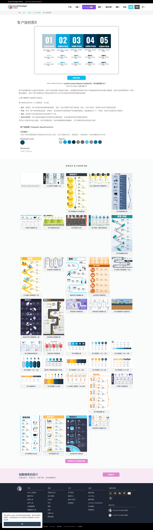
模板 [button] (117, 7)
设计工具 (30, 503)
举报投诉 (91, 510)
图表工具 (30, 499)
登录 (137, 7)
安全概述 (91, 506)
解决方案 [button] (108, 7)
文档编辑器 (31, 506)
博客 (49, 506)
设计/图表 (51, 496)
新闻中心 (71, 496)
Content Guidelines (95, 503)
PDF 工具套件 (31, 493)
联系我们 (71, 503)
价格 (124, 7)
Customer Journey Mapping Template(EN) (78, 83)
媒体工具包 (71, 499)
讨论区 (50, 499)
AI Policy (91, 496)
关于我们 (71, 493)
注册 (130, 7)
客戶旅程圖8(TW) (99, 83)
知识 (49, 510)
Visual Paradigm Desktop (33, 1)
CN (86, 86)
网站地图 (50, 517)
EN (80, 86)
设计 (24, 13)
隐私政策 (91, 499)
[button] (77, 7)
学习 (49, 503)
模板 (29, 13)
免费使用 (111, 475)
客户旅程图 (37, 13)
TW (83, 86)
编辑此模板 (76, 78)
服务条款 (91, 493)
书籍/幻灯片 (52, 493)
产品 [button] (69, 7)
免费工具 (50, 513)
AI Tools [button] (87, 7)
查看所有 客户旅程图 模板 (76, 461)
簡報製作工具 (31, 510)
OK (22, 524)
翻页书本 (30, 496)
